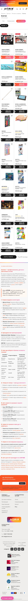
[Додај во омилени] (11, 34)
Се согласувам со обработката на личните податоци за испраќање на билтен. (12, 487)
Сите (3, 21)
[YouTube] (19, 549)
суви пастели (6, 319)
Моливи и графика (16, 13)
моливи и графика (19, 282)
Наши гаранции (5, 504)
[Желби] (23, 9)
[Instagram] (15, 549)
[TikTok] (22, 549)
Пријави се (22, 483)
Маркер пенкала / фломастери (12, 467)
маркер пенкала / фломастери (17, 323)
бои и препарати (16, 438)
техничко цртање (7, 393)
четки (4, 315)
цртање (13, 284)
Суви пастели (18, 465)
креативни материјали (6, 454)
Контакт (17, 504)
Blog (16, 506)
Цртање (9, 13)
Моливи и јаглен (10, 21)
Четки (13, 469)
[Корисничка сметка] (20, 9)
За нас (16, 499)
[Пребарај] (17, 9)
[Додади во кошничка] (7, 57)
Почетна (3, 13)
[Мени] (1, 9)
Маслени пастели (10, 465)
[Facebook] (11, 549)
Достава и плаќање (6, 499)
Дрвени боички (20, 21)
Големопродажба (19, 502)
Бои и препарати (7, 469)
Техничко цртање (13, 463)
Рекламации (5, 502)
